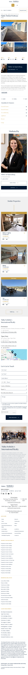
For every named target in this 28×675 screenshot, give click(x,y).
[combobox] (4, 382)
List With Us (11, 491)
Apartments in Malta (5, 591)
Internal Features (14, 109)
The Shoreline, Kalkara (5, 632)
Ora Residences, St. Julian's (6, 618)
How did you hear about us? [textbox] (7, 393)
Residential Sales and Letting (19, 663)
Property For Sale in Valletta (6, 545)
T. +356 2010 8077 (4, 179)
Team (2, 521)
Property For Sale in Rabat (6, 556)
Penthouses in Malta (5, 587)
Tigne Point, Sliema (5, 614)
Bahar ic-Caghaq (7, 233)
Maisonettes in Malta (5, 589)
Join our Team (18, 491)
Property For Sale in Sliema (6, 543)
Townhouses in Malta (5, 585)
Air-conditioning (14, 112)
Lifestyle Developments (19, 531)
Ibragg (5, 14)
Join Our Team (4, 523)
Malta (2, 14)
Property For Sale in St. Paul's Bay (7, 560)
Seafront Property (4, 599)
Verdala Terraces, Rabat (6, 628)
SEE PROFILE (13, 187)
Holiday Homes (4, 531)
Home (2, 519)
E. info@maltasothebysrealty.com (8, 346)
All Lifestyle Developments (6, 612)
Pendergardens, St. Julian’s (6, 626)
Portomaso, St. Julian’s (5, 620)
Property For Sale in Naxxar (6, 549)
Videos (15, 523)
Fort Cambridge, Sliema (6, 616)
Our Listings (10, 663)
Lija (3, 298)
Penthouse (6, 234)
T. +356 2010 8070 (5, 340)
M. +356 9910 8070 (5, 347)
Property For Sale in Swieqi (6, 547)
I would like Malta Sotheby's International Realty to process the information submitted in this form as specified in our (14, 408)
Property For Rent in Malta (6, 601)
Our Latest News (4, 491)
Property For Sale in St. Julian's (7, 562)
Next (25, 32)
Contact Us (16, 535)
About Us (16, 519)
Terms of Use (10, 665)
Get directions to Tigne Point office (9, 342)
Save (26, 99)
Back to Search (7, 10)
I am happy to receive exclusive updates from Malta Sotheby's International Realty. (14, 404)
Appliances (14, 115)
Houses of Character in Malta (6, 597)
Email (15, 99)
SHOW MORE (4, 92)
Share (4, 99)
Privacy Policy (4, 665)
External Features (14, 106)
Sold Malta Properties (5, 535)
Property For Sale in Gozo (6, 566)
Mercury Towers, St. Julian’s (6, 624)
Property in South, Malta (5, 570)
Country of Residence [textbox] (5, 386)
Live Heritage (4, 529)
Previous (2, 32)
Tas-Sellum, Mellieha (5, 630)
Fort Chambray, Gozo (5, 634)
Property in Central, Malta (6, 568)
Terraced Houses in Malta (6, 595)
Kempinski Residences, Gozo (7, 637)
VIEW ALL (12, 312)
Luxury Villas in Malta (5, 580)
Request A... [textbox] (3, 389)
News (15, 525)
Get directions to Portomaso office (9, 332)
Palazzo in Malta (4, 583)
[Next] (25, 224)
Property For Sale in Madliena (7, 558)
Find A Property (4, 663)
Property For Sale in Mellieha (6, 564)
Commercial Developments (6, 533)
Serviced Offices (17, 533)
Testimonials (16, 521)
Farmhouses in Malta (5, 593)
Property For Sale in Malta (6, 603)
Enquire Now (23, 10)
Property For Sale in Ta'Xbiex (6, 551)
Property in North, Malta (5, 572)
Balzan (4, 265)
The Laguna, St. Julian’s (6, 622)
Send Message (11, 69)
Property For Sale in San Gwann (7, 554)
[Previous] (2, 224)
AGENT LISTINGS (13, 182)
